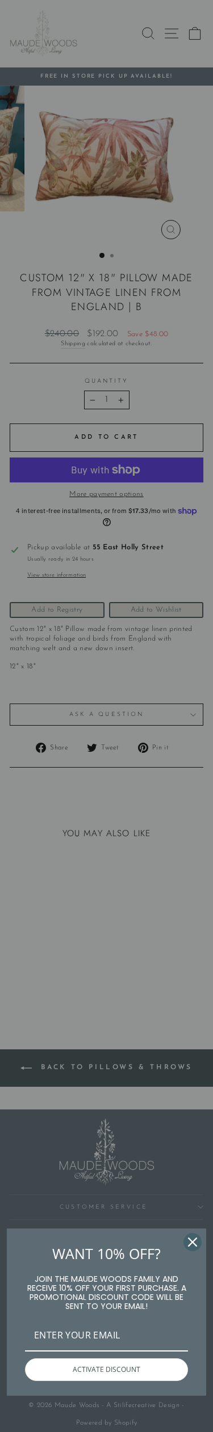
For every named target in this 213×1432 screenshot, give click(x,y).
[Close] (192, 1242)
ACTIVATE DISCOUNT (106, 1369)
